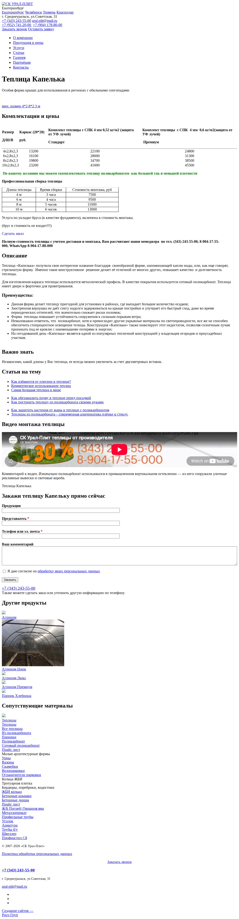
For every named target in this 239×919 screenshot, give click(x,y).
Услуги (18, 48)
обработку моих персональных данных (69, 571)
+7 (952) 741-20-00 (17, 25)
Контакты (21, 67)
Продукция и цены (28, 43)
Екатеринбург (13, 12)
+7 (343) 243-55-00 (16, 21)
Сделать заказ (13, 234)
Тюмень (49, 12)
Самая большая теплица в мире (36, 390)
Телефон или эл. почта (22, 531)
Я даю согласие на (53, 571)
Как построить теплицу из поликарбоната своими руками (57, 402)
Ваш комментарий (17, 544)
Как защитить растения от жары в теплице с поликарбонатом (60, 410)
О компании (23, 38)
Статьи (18, 53)
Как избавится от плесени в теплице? (41, 382)
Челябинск (33, 12)
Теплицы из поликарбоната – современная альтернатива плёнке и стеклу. (69, 414)
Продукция (11, 506)
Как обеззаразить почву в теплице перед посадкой (51, 398)
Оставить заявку (41, 29)
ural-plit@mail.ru (44, 21)
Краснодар (65, 12)
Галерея (19, 58)
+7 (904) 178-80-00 (47, 25)
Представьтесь (15, 519)
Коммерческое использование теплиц (41, 386)
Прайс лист (11, 750)
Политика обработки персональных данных (37, 854)
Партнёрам (22, 62)
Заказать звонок (14, 29)
